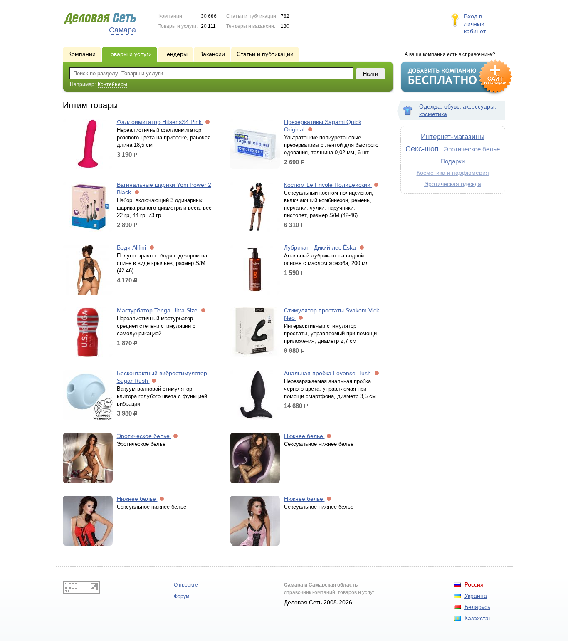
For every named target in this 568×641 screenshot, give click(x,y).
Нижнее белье (304, 436)
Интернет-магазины (452, 136)
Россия (474, 584)
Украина (475, 595)
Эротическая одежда (452, 184)
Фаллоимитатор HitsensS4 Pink (160, 122)
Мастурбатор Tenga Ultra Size (158, 310)
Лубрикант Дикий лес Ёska (321, 247)
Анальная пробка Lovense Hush (328, 373)
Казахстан (478, 618)
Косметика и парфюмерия (453, 173)
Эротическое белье (144, 436)
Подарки (452, 161)
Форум (181, 596)
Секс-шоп (422, 149)
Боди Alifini (132, 247)
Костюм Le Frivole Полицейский (328, 184)
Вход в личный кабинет (475, 24)
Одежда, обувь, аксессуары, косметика (457, 110)
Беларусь (477, 607)
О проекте (186, 585)
